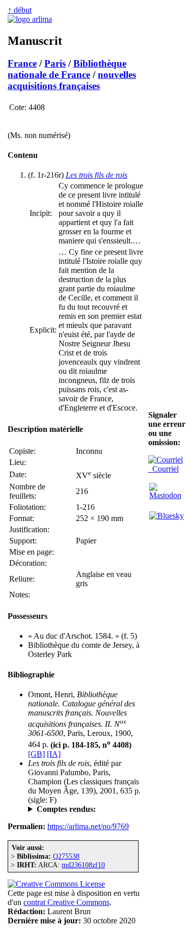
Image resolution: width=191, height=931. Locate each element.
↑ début (20, 10)
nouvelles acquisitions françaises (72, 80)
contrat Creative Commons (66, 902)
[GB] (36, 754)
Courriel (163, 468)
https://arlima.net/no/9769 (88, 826)
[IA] (54, 754)
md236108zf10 (83, 865)
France (22, 63)
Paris (55, 63)
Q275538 (66, 856)
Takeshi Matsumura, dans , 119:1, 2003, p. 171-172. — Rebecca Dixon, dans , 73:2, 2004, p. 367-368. (86, 809)
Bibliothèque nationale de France (67, 69)
